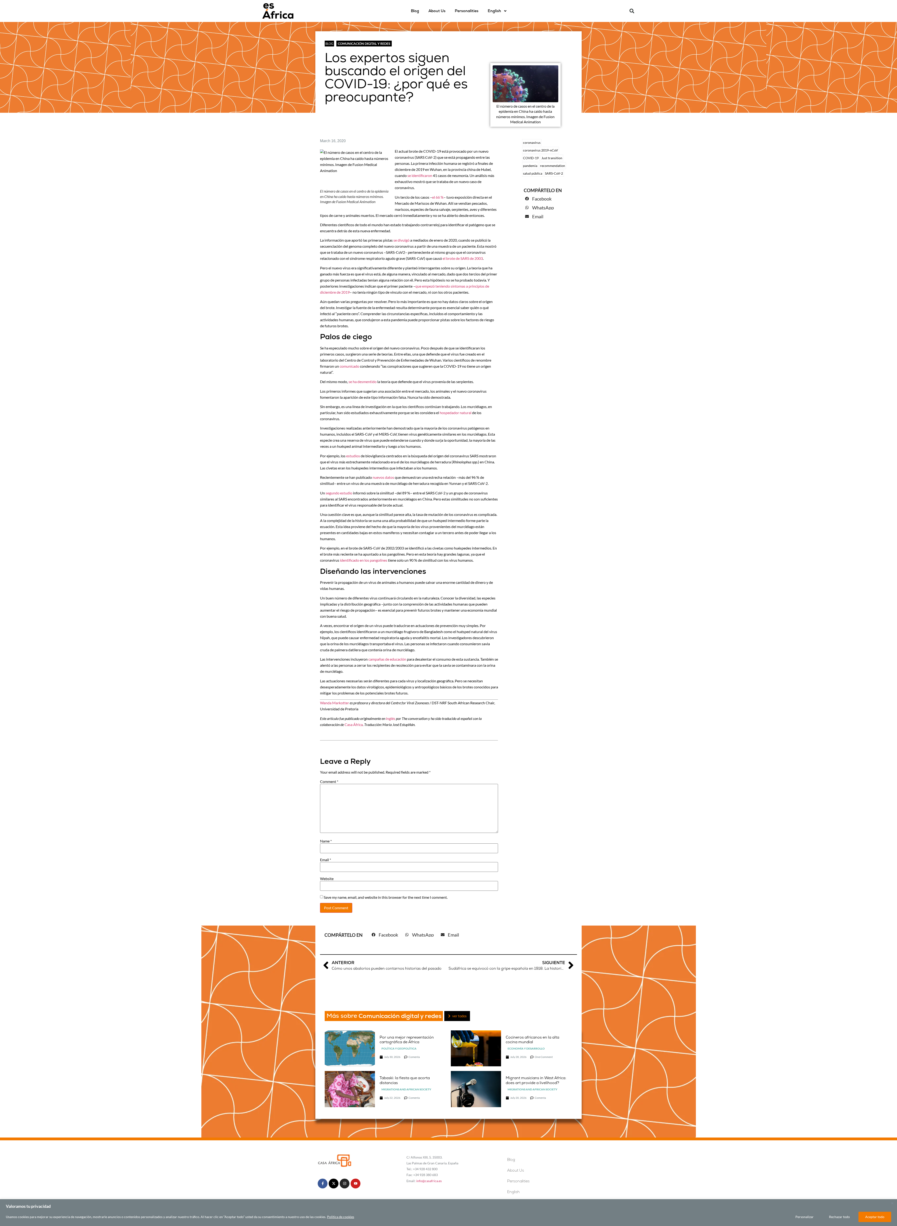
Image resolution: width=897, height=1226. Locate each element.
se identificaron (419, 175)
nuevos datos (383, 477)
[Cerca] (892, 1203)
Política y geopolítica (398, 1048)
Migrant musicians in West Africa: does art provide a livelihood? (536, 1080)
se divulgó (401, 240)
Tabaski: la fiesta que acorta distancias (405, 1080)
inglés (390, 718)
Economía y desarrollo (526, 1048)
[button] (632, 11)
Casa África (354, 724)
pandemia (530, 166)
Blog (415, 10)
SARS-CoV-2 (554, 173)
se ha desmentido (363, 381)
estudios (353, 456)
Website (327, 879)
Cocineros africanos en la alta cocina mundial (532, 1040)
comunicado (349, 366)
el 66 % (438, 197)
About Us (436, 10)
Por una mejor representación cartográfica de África (407, 1040)
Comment (329, 781)
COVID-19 (531, 158)
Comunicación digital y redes (364, 44)
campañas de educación (387, 659)
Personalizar (804, 1217)
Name (326, 841)
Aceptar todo (874, 1217)
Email (325, 860)
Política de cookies (340, 1217)
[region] (448, 1212)
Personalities (466, 10)
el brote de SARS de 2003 (463, 258)
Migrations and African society (406, 1089)
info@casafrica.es (429, 1181)
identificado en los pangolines (363, 560)
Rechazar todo (839, 1217)
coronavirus (532, 142)
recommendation (552, 166)
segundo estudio (339, 493)
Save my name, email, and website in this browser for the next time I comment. (386, 897)
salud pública (532, 173)
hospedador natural (455, 412)
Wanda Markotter (334, 703)
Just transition (551, 158)
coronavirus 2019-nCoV (540, 150)
